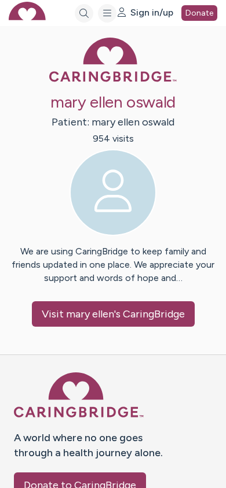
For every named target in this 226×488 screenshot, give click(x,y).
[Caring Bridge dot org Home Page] (113, 79)
